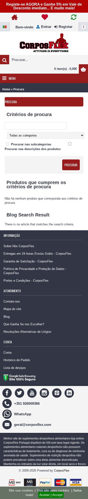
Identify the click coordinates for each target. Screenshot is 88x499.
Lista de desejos (15, 368)
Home (6, 89)
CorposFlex (61, 470)
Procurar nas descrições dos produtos (33, 149)
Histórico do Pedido (17, 360)
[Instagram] (45, 392)
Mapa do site (12, 309)
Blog (7, 316)
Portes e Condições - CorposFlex (26, 280)
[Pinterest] (57, 392)
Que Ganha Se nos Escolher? (24, 324)
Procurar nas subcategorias (31, 144)
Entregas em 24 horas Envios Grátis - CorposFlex (37, 253)
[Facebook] (7, 392)
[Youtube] (32, 392)
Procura (18, 89)
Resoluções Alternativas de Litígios (27, 331)
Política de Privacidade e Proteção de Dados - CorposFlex (35, 271)
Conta (7, 352)
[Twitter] (20, 392)
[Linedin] (70, 392)
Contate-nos (12, 301)
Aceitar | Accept (50, 495)
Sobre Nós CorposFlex (19, 246)
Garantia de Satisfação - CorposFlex (28, 261)
